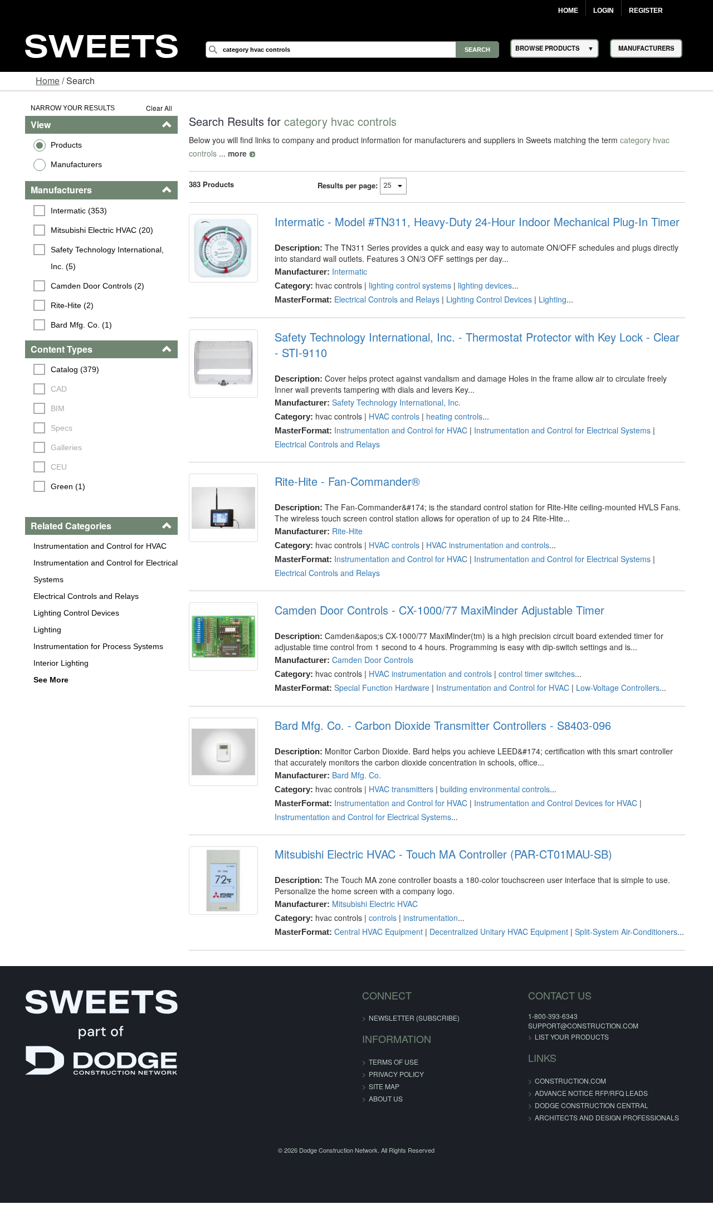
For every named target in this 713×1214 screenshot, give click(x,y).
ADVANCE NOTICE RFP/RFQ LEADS (567, 1093)
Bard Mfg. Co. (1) (64, 324)
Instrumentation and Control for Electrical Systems (88, 571)
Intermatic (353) (61, 210)
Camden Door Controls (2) (80, 285)
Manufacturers (58, 164)
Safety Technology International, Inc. (391, 402)
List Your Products (548, 1036)
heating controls (449, 416)
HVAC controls (389, 416)
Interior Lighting (43, 663)
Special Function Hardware (376, 687)
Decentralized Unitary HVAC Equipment (493, 931)
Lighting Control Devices (58, 612)
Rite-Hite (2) (54, 305)
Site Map (384, 1086)
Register (646, 10)
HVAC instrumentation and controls (482, 544)
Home (568, 10)
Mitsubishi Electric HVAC (370, 903)
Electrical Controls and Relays (68, 596)
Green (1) (50, 486)
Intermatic (344, 271)
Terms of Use (393, 1061)
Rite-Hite (342, 531)
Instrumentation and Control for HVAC (82, 546)
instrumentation (425, 917)
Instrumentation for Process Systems (80, 646)
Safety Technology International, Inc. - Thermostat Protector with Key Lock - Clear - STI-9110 (476, 344)
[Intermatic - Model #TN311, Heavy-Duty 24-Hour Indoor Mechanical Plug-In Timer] (216, 250)
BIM (40, 408)
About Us (386, 1098)
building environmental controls (490, 788)
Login (603, 10)
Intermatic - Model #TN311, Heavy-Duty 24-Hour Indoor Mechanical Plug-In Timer (472, 222)
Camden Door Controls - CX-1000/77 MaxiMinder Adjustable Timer (434, 610)
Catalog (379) (57, 369)
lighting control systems (405, 285)
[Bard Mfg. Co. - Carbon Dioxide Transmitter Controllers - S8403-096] (216, 754)
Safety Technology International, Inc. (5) (98, 258)
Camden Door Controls (367, 659)
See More (33, 679)
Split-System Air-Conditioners (621, 931)
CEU (41, 466)
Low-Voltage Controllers (613, 687)
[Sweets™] (101, 45)
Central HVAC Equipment (373, 931)
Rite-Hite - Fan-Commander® (342, 481)
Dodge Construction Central (568, 1105)
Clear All (149, 108)
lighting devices (480, 285)
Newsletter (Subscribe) (414, 1017)
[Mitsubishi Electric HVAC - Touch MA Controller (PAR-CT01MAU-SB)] (216, 883)
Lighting (29, 629)
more (188, 153)
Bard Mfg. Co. (351, 775)
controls (378, 917)
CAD (41, 388)
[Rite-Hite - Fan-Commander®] (216, 510)
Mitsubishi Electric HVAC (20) (84, 230)
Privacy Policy (396, 1074)
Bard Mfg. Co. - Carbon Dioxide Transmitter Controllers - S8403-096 (438, 725)
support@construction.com (560, 1025)
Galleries (49, 447)
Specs (44, 427)
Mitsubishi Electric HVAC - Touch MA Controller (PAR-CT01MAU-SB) (438, 854)
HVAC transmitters (396, 788)
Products (48, 144)
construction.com (547, 1080)
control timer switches (532, 673)
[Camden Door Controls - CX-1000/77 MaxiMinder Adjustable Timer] (216, 639)
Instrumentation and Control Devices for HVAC (550, 802)
